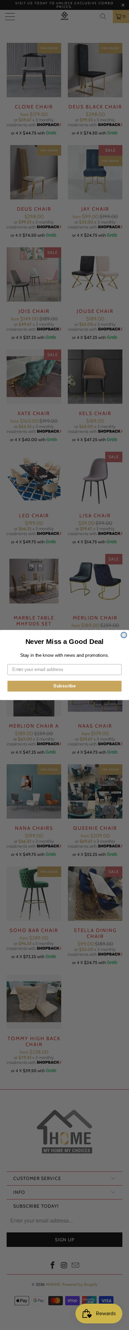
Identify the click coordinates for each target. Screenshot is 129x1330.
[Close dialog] (124, 635)
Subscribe (64, 685)
